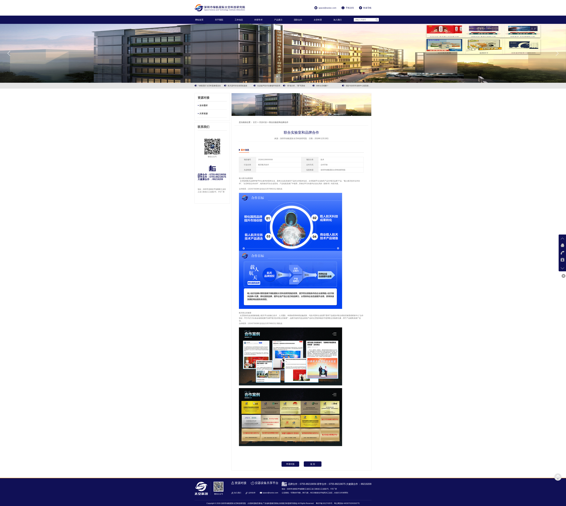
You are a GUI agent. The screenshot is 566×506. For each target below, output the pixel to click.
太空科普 (318, 20)
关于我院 (219, 20)
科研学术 (258, 20)
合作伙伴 (251, 493)
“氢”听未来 (291, 86)
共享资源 (203, 113)
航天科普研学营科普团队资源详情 (211, 86)
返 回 (312, 464)
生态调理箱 (320, 86)
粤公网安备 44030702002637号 (347, 503)
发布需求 (203, 105)
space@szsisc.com (270, 493)
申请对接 (290, 464)
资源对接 (263, 122)
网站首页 (199, 20)
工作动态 (239, 20)
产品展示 (278, 20)
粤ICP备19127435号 (324, 503)
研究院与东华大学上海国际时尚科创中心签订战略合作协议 (241, 86)
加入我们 (337, 20)
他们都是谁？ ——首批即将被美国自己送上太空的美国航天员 (270, 86)
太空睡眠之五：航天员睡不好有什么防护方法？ (358, 86)
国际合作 (298, 20)
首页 (255, 122)
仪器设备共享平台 (266, 483)
